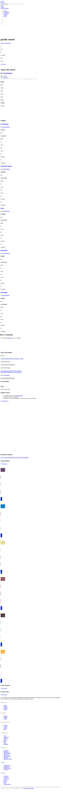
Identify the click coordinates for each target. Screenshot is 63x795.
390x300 (3, 372)
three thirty (4, 250)
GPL (22, 457)
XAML (12, 457)
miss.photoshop (8, 73)
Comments (3, 55)
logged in (9, 338)
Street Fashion (7, 756)
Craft (5, 736)
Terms (5, 781)
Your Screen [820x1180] (7, 371)
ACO (18, 457)
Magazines (6, 754)
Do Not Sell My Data (28, 788)
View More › (4, 463)
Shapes (5, 709)
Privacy (5, 780)
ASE (15, 457)
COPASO (5, 77)
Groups (5, 726)
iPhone (19, 371)
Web (5, 742)
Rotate (2, 43)
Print (5, 741)
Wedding (6, 744)
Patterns (6, 708)
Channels (6, 13)
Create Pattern (7, 43)
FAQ (5, 783)
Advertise (6, 776)
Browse (5, 11)
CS (1, 457)
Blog (5, 729)
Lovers (5, 728)
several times (5, 124)
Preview (15, 371)
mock (2, 208)
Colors (5, 705)
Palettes (5, 706)
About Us (6, 777)
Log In (2, 1)
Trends (5, 15)
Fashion (6, 738)
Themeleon (6, 766)
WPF (9, 457)
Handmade (6, 752)
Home (5, 740)
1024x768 (12, 372)
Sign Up (3, 2)
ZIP (28, 457)
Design (6, 457)
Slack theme (6, 375)
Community (6, 12)
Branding (6, 750)
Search (2, 5)
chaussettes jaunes (6, 166)
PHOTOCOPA (7, 768)
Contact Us (6, 778)
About (3, 773)
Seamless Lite (7, 765)
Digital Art (6, 737)
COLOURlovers (5, 8)
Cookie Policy (7, 784)
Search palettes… (5, 4)
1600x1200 (19, 372)
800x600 (8, 372)
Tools (5, 16)
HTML (25, 457)
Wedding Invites (8, 759)
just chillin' (4, 292)
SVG (3, 457)
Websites (6, 757)
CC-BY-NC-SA (4, 401)
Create (2, 7)
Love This (3, 64)
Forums (5, 725)
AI (20, 457)
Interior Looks (7, 753)
